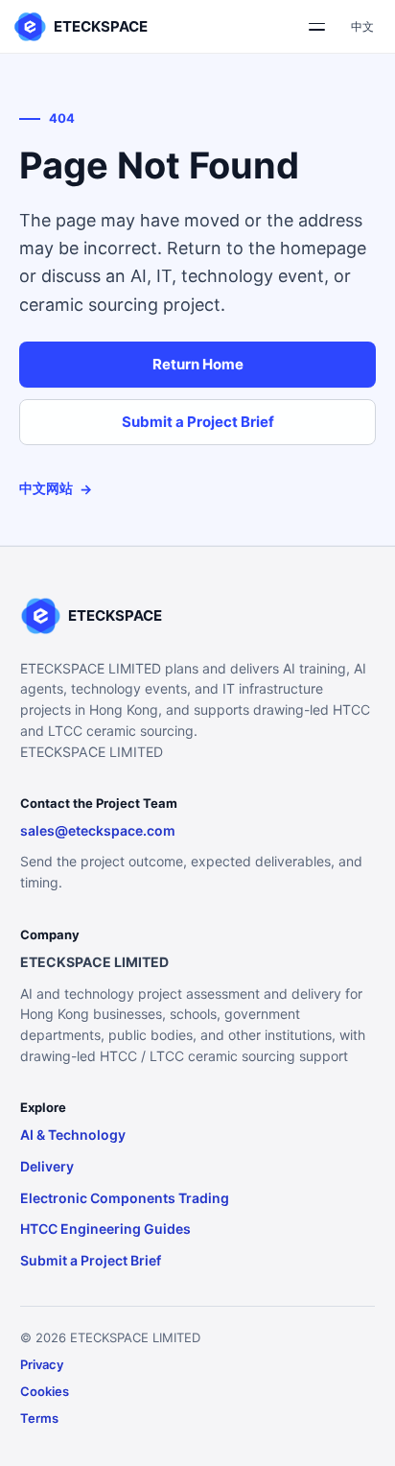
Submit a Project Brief (198, 422)
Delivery (47, 1166)
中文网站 (55, 488)
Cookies (44, 1391)
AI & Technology (73, 1134)
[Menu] (316, 27)
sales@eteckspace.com (97, 830)
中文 (362, 26)
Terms (39, 1418)
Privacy (41, 1364)
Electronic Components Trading (124, 1198)
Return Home (198, 364)
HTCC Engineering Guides (105, 1228)
